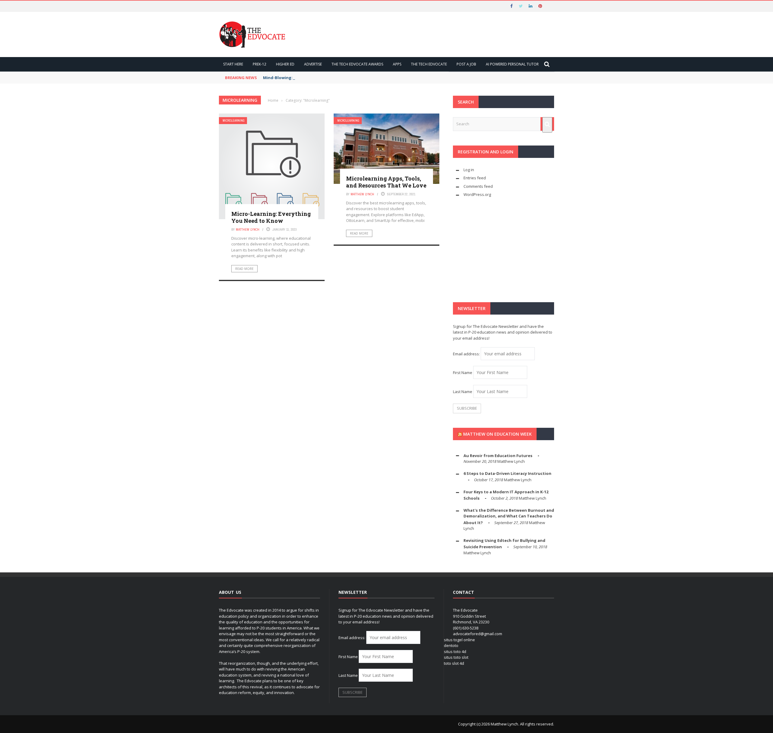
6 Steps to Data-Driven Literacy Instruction (507, 473)
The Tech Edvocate (429, 64)
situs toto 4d (455, 651)
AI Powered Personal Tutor (512, 64)
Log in (468, 169)
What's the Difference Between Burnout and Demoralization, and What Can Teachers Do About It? (508, 516)
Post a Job (466, 64)
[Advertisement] (503, 250)
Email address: (467, 354)
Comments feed (478, 186)
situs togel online (459, 639)
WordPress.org (477, 194)
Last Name (462, 391)
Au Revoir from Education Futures (497, 455)
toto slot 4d (454, 663)
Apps (397, 64)
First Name (462, 372)
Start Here (233, 64)
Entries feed (474, 178)
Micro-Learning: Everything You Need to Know (271, 217)
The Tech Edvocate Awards (357, 64)
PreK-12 (259, 64)
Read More (244, 269)
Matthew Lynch (247, 229)
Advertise (313, 64)
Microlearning (234, 121)
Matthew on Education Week (497, 434)
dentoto (451, 645)
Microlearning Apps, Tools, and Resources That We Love (386, 182)
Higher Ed (285, 64)
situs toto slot (456, 657)
